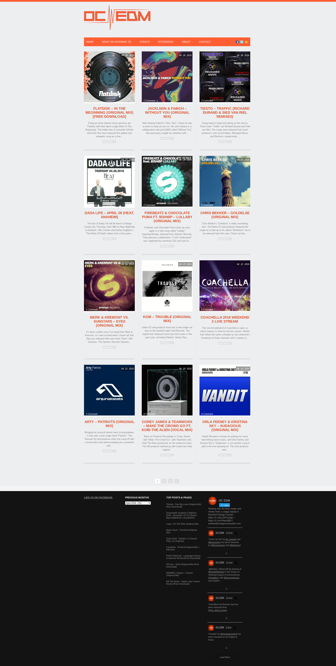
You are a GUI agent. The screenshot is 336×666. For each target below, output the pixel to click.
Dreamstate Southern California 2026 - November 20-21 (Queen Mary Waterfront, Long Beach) (181, 515)
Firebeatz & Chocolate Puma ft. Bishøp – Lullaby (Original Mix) (167, 217)
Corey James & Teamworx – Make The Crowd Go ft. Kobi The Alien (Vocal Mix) (167, 426)
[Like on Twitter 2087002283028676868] (222, 618)
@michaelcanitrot (228, 634)
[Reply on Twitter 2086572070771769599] (210, 647)
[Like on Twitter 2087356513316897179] (222, 588)
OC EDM (220, 532)
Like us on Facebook (98, 497)
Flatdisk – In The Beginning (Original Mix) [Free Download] (109, 112)
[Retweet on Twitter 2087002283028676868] (216, 618)
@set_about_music (217, 610)
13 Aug (229, 532)
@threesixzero (218, 545)
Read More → (109, 142)
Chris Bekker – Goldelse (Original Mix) (225, 215)
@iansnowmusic (231, 578)
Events (144, 41)
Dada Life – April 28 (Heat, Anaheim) (109, 215)
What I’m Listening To (116, 41)
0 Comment (91, 100)
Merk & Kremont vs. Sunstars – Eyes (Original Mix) (109, 321)
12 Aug (229, 562)
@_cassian (231, 539)
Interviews (165, 41)
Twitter (241, 42)
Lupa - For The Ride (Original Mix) (182, 524)
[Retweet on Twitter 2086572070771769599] (216, 647)
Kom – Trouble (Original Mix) (167, 319)
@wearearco (214, 542)
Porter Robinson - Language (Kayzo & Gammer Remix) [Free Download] (183, 557)
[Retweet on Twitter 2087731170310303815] (216, 553)
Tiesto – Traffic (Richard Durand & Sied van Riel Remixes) (225, 112)
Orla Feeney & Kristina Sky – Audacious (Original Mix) (224, 426)
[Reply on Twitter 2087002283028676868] (210, 618)
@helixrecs (235, 545)
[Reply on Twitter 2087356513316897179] (210, 588)
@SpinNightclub (216, 572)
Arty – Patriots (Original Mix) (109, 424)
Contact (205, 41)
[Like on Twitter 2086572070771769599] (222, 647)
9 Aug (228, 627)
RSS (246, 42)
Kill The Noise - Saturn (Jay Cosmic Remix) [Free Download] (183, 582)
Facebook (237, 42)
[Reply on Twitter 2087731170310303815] (210, 553)
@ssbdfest (213, 578)
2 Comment (207, 100)
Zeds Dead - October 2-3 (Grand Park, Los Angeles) (181, 539)
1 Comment (149, 100)
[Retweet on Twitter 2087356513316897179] (216, 588)
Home (89, 41)
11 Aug (229, 598)
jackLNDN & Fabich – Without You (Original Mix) (167, 112)
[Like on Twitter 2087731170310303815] (222, 553)
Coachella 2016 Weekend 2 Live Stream (225, 319)
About (186, 41)
